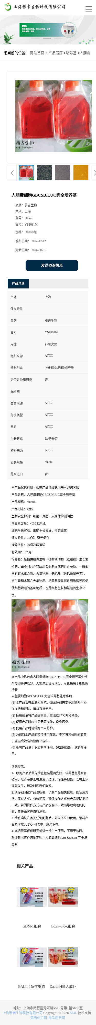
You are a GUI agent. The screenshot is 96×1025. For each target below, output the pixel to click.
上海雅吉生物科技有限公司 (22, 1013)
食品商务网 (56, 1018)
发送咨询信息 (52, 265)
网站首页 (37, 53)
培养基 (71, 53)
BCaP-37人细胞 (63, 926)
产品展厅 (55, 53)
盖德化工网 (38, 1018)
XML (73, 1013)
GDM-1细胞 (32, 926)
